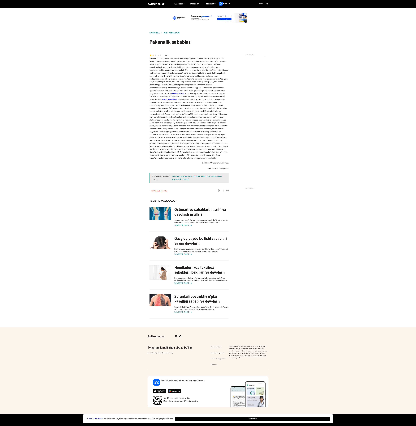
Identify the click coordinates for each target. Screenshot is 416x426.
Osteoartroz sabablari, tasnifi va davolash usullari (200, 212)
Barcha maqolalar (172, 33)
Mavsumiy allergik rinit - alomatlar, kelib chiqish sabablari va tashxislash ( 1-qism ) (197, 177)
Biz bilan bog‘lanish (218, 359)
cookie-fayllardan (96, 419)
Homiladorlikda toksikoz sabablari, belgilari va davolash (199, 270)
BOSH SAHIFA (155, 33)
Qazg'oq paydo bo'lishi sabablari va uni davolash (200, 241)
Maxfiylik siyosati (217, 353)
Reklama (214, 365)
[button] (211, 4)
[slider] (157, 55)
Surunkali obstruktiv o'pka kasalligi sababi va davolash (197, 299)
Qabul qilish (252, 418)
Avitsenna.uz (156, 4)
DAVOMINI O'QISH (181, 225)
